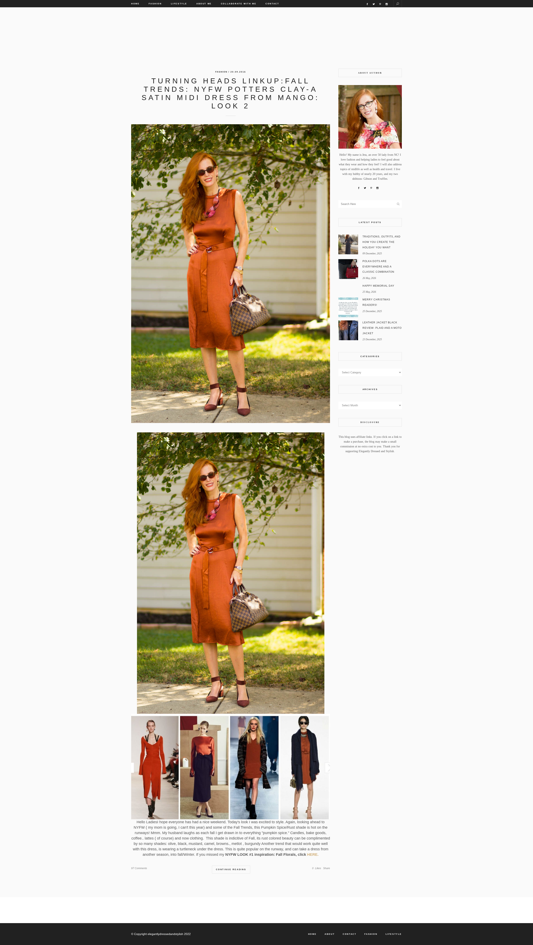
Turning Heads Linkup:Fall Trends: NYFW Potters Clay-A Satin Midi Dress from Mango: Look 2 (231, 93)
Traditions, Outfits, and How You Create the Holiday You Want (381, 242)
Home (312, 934)
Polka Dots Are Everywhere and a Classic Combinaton (378, 266)
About (330, 934)
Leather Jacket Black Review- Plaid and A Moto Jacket (382, 328)
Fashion (221, 72)
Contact (349, 934)
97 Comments (139, 868)
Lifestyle (394, 934)
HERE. (313, 854)
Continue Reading (231, 869)
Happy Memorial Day (378, 285)
